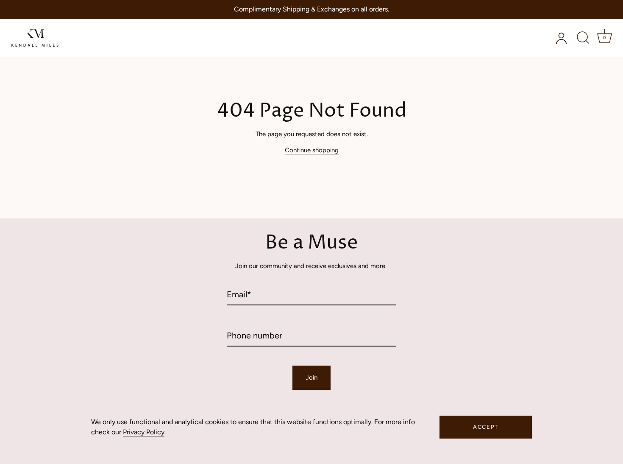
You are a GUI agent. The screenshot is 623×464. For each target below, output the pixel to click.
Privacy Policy (143, 432)
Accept (485, 427)
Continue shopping (312, 150)
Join (311, 377)
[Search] (582, 37)
